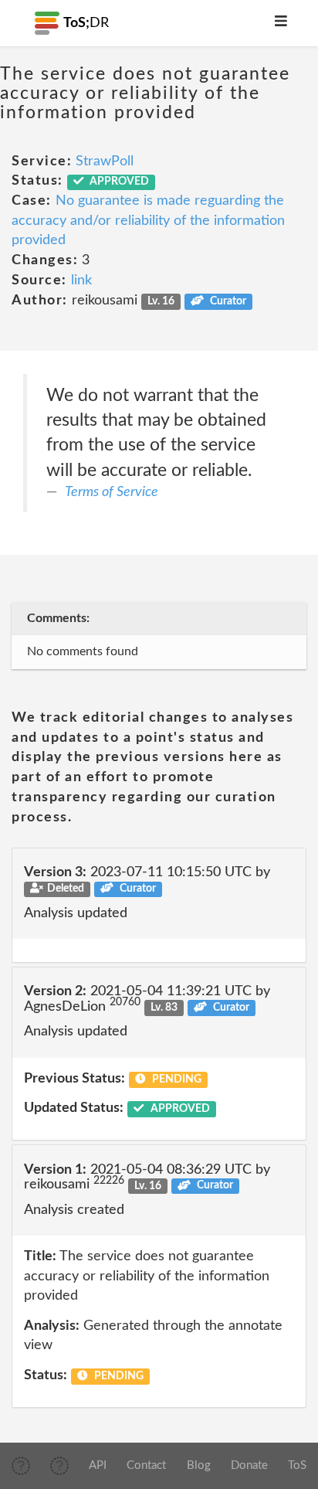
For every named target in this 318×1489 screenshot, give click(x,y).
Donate (249, 1465)
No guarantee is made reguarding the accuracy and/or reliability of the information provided (148, 220)
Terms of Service (111, 492)
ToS (297, 1465)
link (81, 280)
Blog (199, 1465)
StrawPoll (105, 161)
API (98, 1465)
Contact (146, 1465)
